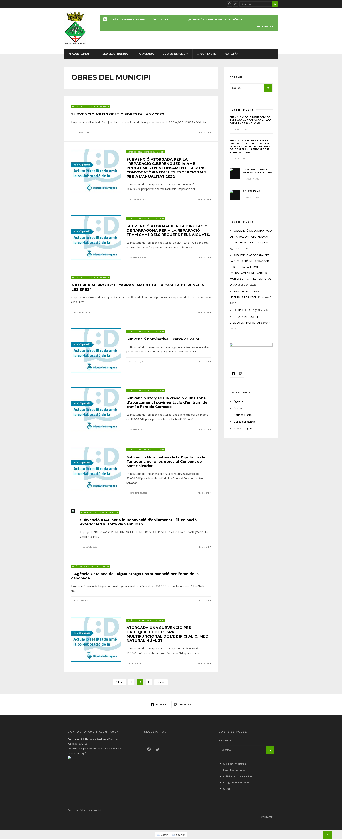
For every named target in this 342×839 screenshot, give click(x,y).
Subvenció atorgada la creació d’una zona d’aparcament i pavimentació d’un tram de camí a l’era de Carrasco (166, 402)
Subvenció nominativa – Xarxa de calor (163, 339)
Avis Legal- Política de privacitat (84, 810)
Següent (161, 682)
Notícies (167, 19)
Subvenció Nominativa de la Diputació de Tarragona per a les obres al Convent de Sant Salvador (165, 461)
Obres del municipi (99, 107)
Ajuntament (81, 54)
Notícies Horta (79, 107)
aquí (83, 753)
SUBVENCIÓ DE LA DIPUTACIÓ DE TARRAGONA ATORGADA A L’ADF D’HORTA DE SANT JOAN (250, 120)
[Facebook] (229, 4)
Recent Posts (242, 109)
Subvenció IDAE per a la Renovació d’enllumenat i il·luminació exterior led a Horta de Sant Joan (138, 522)
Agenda (148, 54)
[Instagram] (235, 4)
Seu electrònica (115, 54)
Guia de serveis (173, 54)
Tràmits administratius (128, 19)
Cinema (238, 408)
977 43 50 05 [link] (99, 748)
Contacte (208, 54)
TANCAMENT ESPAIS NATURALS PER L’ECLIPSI (257, 171)
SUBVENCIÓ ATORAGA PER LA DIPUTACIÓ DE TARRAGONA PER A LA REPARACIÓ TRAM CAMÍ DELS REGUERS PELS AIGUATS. (168, 230)
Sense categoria (243, 428)
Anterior (119, 682)
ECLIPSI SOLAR (251, 191)
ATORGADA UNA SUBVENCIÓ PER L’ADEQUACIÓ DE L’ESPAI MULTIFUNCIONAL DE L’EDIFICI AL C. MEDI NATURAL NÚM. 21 (168, 634)
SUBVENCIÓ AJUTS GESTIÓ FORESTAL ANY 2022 (117, 114)
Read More (204, 132)
